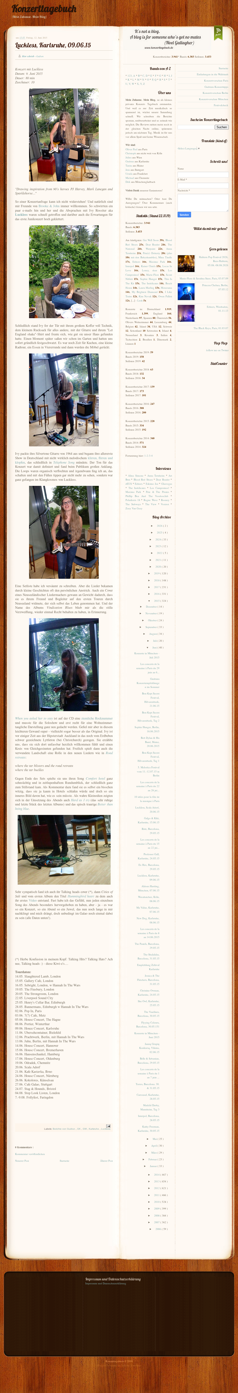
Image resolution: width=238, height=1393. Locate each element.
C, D (144, 75)
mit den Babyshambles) (144, 257)
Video (33, 900)
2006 (158, 1229)
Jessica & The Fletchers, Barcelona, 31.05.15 (148, 979)
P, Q (154, 79)
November (151, 613)
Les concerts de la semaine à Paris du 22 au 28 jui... (147, 786)
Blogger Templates (107, 1365)
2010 (157, 1201)
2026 (160, 525)
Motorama (166, 287)
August (153, 633)
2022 (160, 553)
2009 (157, 1208)
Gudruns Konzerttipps (216, 86)
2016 (157, 593)
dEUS (129, 483)
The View (151, 504)
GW (85, 1129)
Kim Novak (145, 296)
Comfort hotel (95, 778)
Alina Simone (135, 475)
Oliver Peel (131, 149)
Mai (155, 1139)
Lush (140, 300)
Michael (130, 178)
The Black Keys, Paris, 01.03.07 (211, 328)
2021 (158, 560)
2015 (157, 600)
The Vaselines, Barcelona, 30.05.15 (148, 1014)
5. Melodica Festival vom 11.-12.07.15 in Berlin (148, 771)
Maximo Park (157, 261)
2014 (157, 1174)
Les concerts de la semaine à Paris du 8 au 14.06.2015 (148, 933)
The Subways (133, 504)
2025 (160, 532)
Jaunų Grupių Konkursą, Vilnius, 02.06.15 (149, 1048)
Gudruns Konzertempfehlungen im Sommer (148, 683)
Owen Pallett (165, 296)
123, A (131, 75)
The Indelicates (150, 283)
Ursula (129, 173)
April (154, 1145)
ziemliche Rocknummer (97, 718)
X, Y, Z (141, 83)
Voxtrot (165, 504)
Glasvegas (166, 483)
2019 (157, 573)
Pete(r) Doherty (151, 253)
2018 (157, 580)
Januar (154, 1166)
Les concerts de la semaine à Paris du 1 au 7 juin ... (148, 1073)
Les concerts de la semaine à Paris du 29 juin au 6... (147, 668)
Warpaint (150, 248)
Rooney (165, 500)
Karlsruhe (94, 1129)
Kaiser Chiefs (148, 266)
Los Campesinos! (159, 488)
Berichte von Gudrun (64, 1129)
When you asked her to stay (34, 718)
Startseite (64, 1160)
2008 (157, 1215)
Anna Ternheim (156, 475)
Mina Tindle (165, 257)
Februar (153, 1159)
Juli (155, 640)
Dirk (128, 181)
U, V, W (130, 83)
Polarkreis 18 (133, 500)
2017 (157, 587)
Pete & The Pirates (157, 492)
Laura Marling (146, 287)
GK (79, 1129)
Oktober (153, 620)
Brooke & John (49, 206)
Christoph (131, 153)
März (154, 1152)
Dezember (152, 606)
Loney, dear (149, 270)
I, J (170, 75)
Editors (136, 261)
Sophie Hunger (148, 279)
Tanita (129, 165)
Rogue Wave (151, 500)
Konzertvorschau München (213, 99)
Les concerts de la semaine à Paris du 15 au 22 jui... (147, 843)
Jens (128, 169)
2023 (158, 546)
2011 (157, 1195)
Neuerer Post (22, 1160)
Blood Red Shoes (143, 479)
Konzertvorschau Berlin (215, 93)
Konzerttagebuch (44, 8)
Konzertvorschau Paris (216, 80)
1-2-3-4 (148, 455)
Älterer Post (106, 1160)
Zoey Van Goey (134, 508)
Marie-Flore (152, 274)
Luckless (105, 1129)
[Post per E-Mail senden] (107, 1126)
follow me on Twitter (217, 350)
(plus (169, 253)
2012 (157, 1188)
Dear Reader (153, 244)
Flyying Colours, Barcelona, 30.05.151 (147, 1024)
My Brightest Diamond (145, 292)
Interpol (130, 266)
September (151, 627)
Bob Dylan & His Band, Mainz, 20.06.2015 (150, 742)
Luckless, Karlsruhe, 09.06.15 (53, 45)
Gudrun (130, 161)
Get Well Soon (151, 240)
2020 (158, 566)
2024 (158, 539)
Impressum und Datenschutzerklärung (105, 1283)
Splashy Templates (131, 1365)
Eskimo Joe (152, 483)
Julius (129, 157)
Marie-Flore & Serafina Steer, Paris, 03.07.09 (204, 278)
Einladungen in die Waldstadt (212, 74)
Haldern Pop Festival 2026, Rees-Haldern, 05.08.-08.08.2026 (213, 261)
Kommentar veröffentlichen (30, 1154)
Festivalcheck (221, 105)
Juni (155, 647)
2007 (157, 1222)
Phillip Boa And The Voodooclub (147, 496)
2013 (157, 1181)
